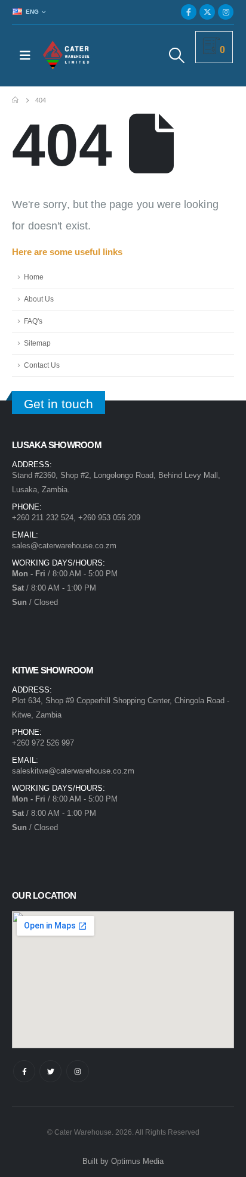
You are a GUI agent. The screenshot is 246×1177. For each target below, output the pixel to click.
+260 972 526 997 (43, 742)
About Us (39, 299)
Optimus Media (137, 1161)
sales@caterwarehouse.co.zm (64, 545)
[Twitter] (50, 1071)
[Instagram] (225, 12)
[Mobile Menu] (25, 55)
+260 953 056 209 (109, 517)
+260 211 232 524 (42, 517)
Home (34, 277)
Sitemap (37, 343)
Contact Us (42, 365)
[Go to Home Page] (15, 100)
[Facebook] (188, 12)
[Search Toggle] (177, 55)
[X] (207, 12)
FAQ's (33, 321)
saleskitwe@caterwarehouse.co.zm (73, 770)
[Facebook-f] (24, 1071)
